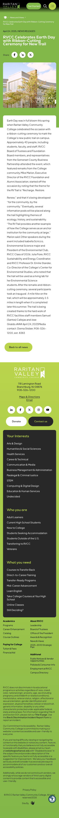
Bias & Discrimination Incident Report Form (28, 717)
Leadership (35, 625)
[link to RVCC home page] (29, 372)
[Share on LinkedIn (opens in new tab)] (23, 55)
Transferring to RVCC (18, 543)
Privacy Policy (29, 789)
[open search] (45, 6)
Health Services (16, 454)
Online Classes (15, 604)
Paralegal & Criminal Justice (22, 475)
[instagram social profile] (38, 410)
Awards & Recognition (41, 637)
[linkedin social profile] (11, 410)
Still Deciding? (15, 610)
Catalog (7, 633)
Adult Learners (15, 517)
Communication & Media (21, 464)
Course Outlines (11, 637)
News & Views (37, 641)
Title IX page (41, 714)
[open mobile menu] (52, 6)
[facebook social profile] (20, 410)
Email (29, 400)
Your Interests (18, 436)
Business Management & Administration (29, 469)
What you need (19, 562)
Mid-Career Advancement (22, 585)
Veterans (12, 549)
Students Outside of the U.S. (23, 538)
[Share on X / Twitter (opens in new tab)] (31, 55)
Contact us (40, 421)
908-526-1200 (26, 390)
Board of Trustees (39, 629)
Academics (9, 621)
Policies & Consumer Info (42, 665)
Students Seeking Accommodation (27, 533)
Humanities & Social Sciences (24, 448)
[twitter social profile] (29, 410)
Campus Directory (39, 672)
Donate (16, 421)
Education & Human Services (23, 491)
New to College (16, 527)
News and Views (17, 17)
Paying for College (12, 644)
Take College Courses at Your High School (26, 598)
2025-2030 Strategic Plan (41, 646)
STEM (10, 480)
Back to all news (18, 347)
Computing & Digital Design (23, 485)
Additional (35, 654)
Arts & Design (14, 443)
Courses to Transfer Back (21, 569)
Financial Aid (9, 652)
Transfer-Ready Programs (21, 580)
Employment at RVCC (41, 668)
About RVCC (36, 621)
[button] (52, 799)
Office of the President (41, 633)
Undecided (13, 496)
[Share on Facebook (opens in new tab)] (14, 55)
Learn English (14, 590)
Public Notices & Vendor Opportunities (42, 659)
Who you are (17, 510)
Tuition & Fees (9, 648)
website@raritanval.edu (17, 750)
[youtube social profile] (47, 410)
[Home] (5, 17)
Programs (8, 625)
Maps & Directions (29, 396)
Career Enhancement (14, 629)
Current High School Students (24, 522)
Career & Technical (17, 459)
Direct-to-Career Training (21, 575)
